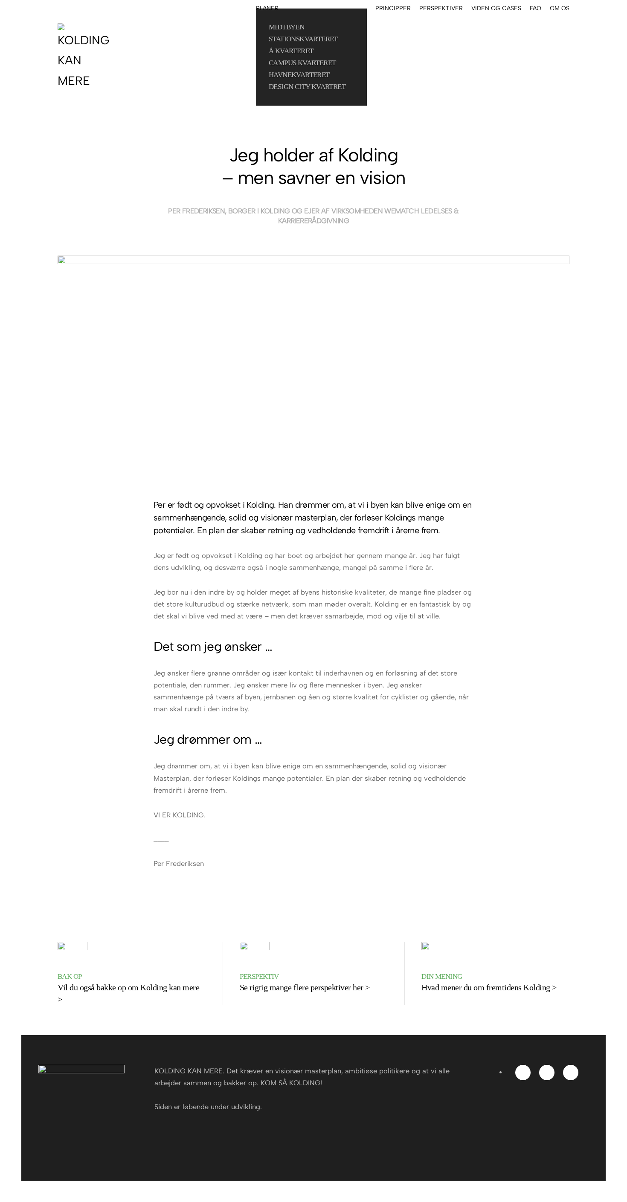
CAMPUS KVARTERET (302, 63)
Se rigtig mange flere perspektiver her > (305, 987)
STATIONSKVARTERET (303, 39)
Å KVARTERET (291, 51)
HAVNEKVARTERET (299, 75)
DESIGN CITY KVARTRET (307, 87)
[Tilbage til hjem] (86, 57)
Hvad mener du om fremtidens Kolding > (489, 987)
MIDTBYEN (286, 27)
